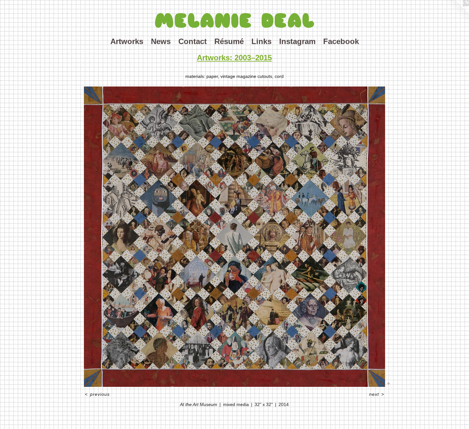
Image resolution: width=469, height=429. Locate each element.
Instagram (297, 41)
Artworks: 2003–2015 (234, 57)
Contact (192, 41)
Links (261, 41)
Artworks (126, 41)
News (161, 41)
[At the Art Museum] (234, 237)
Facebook (341, 41)
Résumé (229, 41)
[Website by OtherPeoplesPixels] (456, 13)
